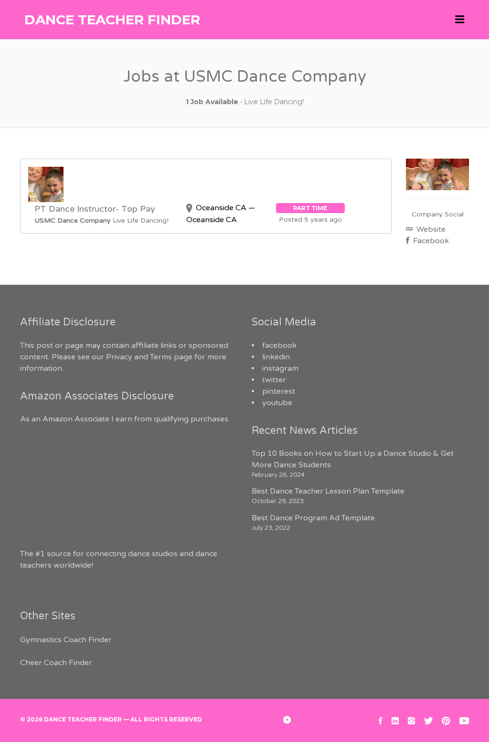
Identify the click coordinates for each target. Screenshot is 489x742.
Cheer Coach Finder (56, 662)
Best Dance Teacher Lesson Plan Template (328, 491)
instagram (280, 368)
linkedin (276, 357)
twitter (274, 380)
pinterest (278, 391)
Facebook (430, 241)
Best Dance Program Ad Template (313, 518)
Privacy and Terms (139, 357)
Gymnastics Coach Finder (66, 640)
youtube (277, 403)
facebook (279, 345)
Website (430, 229)
